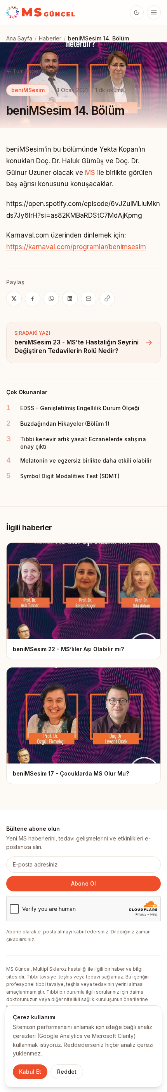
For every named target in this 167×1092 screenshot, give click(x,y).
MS (90, 172)
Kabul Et (30, 1071)
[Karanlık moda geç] (137, 12)
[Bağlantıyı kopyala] (107, 298)
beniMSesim (28, 90)
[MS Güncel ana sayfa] (41, 12)
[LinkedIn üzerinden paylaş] (70, 298)
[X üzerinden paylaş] (14, 298)
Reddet (67, 1071)
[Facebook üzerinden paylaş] (32, 298)
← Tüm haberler (26, 71)
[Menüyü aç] (154, 12)
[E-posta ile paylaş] (88, 298)
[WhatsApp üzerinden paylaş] (51, 298)
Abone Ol (83, 883)
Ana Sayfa (19, 38)
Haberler (50, 38)
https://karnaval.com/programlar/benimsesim (76, 247)
